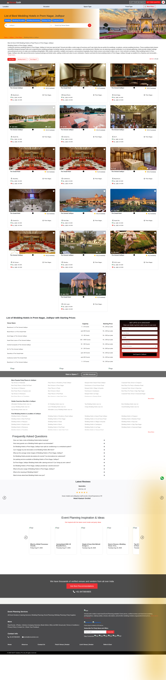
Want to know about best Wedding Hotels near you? (29, 475)
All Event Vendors (13, 615)
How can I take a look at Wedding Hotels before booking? (30, 440)
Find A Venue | (59, 644)
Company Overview (34, 625)
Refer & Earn (107, 644)
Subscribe (110, 632)
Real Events (12, 625)
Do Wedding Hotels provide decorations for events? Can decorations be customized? (39, 456)
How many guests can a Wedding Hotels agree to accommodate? (33, 443)
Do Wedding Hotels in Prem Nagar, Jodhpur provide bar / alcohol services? (36, 465)
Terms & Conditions (72, 625)
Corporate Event (58, 20)
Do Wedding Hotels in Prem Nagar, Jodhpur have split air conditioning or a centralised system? (42, 446)
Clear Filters (12, 59)
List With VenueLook (89, 374)
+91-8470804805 (83, 592)
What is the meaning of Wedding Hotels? (25, 472)
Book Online (45, 625)
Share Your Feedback (32, 627)
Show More (151, 398)
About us (25, 644)
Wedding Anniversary (33, 20)
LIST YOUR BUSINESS (137, 2)
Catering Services (25, 615)
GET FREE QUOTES (153, 2)
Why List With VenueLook (57, 625)
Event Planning (49, 615)
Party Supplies (71, 615)
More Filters (150, 6)
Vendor (67, 644)
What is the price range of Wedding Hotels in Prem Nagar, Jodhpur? (34, 469)
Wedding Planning (37, 615)
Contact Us (20, 627)
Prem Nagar (33, 59)
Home (10, 644)
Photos (19, 625)
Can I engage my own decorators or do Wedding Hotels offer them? (33, 450)
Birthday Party (46, 20)
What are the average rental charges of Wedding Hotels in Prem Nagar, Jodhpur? (38, 453)
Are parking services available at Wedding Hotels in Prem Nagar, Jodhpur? (36, 459)
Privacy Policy (12, 627)
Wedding (8, 20)
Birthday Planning (60, 615)
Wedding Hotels (21, 59)
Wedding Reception (19, 20)
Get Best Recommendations (82, 586)
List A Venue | (84, 644)
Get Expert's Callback (139, 354)
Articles (24, 625)
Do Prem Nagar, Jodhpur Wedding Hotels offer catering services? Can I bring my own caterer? (42, 462)
